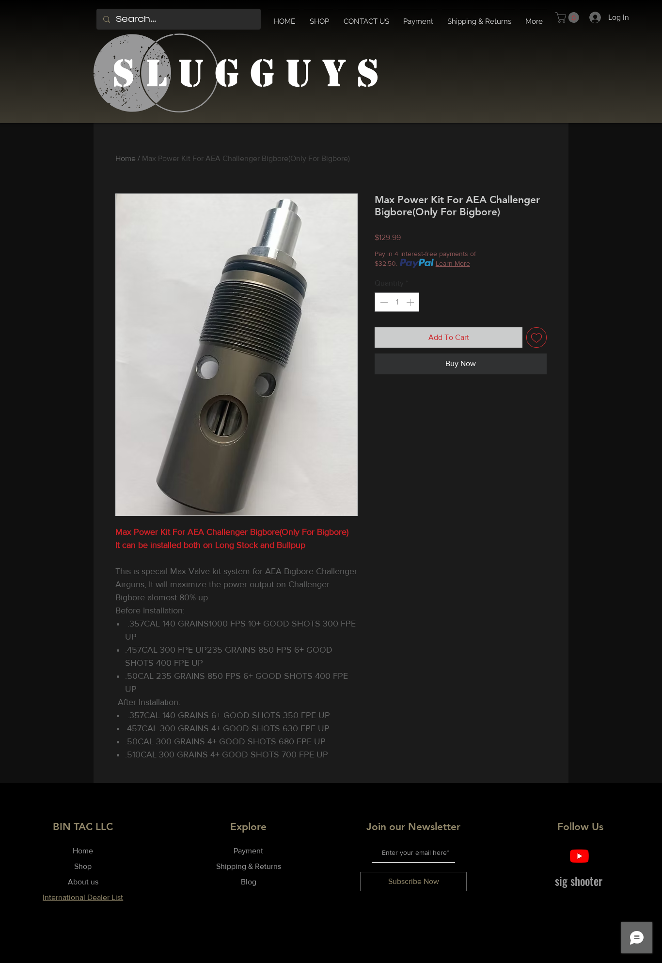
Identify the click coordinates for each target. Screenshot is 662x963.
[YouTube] (579, 856)
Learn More (453, 263)
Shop (83, 866)
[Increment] (411, 302)
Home (125, 158)
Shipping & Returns (248, 866)
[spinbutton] (397, 302)
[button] (568, 17)
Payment (248, 851)
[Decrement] (383, 302)
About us (83, 882)
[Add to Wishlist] (536, 337)
